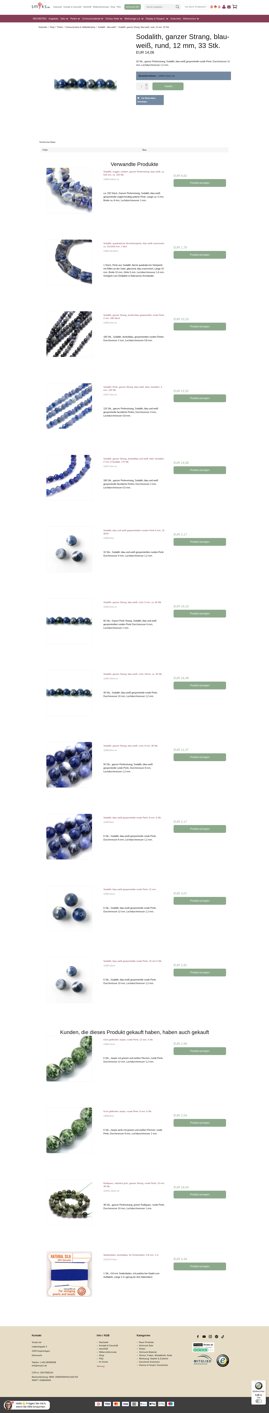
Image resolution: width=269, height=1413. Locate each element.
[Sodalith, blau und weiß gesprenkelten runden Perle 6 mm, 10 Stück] (69, 557)
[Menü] (255, 1382)
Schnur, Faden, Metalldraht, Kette (155, 1355)
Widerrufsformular (101, 7)
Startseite (57, 7)
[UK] (219, 6)
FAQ (119, 7)
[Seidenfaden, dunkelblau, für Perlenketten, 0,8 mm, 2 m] (69, 1282)
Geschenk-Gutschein (149, 1362)
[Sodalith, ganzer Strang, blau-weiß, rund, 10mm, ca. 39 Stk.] (69, 701)
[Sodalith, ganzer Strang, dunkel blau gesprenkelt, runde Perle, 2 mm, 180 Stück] (69, 342)
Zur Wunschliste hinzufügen (146, 100)
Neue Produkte (146, 1342)
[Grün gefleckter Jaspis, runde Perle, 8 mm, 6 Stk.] (69, 1138)
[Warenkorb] (234, 7)
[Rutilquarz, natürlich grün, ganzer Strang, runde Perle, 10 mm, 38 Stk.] (69, 1210)
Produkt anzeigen (200, 183)
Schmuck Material (148, 1352)
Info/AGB (87, 7)
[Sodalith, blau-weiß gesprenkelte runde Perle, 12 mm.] (69, 916)
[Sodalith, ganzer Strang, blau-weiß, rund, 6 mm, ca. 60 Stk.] (69, 629)
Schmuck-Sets (146, 1345)
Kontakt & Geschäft (72, 7)
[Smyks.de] (41, 6)
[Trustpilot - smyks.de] (203, 1347)
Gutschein (175, 18)
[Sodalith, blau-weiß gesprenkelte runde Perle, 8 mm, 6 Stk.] (69, 845)
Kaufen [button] (169, 86)
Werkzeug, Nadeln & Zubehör (153, 1358)
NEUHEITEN (39, 18)
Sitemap (101, 1366)
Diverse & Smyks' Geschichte (153, 1365)
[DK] (211, 6)
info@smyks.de (39, 1365)
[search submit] (177, 7)
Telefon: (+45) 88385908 (44, 1362)
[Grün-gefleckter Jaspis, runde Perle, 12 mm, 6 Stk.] (69, 1067)
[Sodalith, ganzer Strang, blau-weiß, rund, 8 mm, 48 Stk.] (69, 773)
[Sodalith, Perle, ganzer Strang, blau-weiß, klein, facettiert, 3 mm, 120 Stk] (69, 414)
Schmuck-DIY (132, 7)
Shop (112, 7)
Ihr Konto (103, 1362)
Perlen (142, 1348)
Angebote (53, 18)
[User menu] (224, 7)
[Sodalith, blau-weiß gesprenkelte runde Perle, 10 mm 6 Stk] (69, 988)
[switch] (259, 1401)
